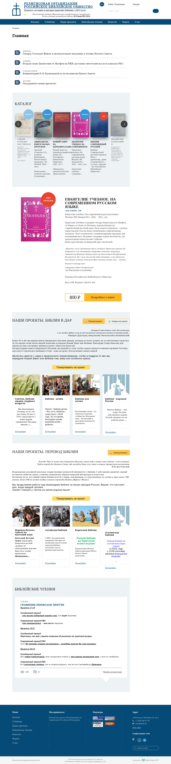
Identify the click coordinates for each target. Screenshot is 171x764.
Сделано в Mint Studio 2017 (146, 760)
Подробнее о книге (103, 297)
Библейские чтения (92, 21)
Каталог (35, 21)
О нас (137, 21)
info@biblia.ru (141, 724)
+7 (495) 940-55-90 (142, 720)
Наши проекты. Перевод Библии (45, 452)
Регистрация (120, 4)
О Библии (50, 21)
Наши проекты (68, 21)
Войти (110, 4)
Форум (125, 21)
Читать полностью (112, 671)
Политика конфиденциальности (26, 760)
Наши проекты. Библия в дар (42, 320)
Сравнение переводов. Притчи (42, 604)
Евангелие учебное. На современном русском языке (90, 203)
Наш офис (136, 727)
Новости (112, 21)
